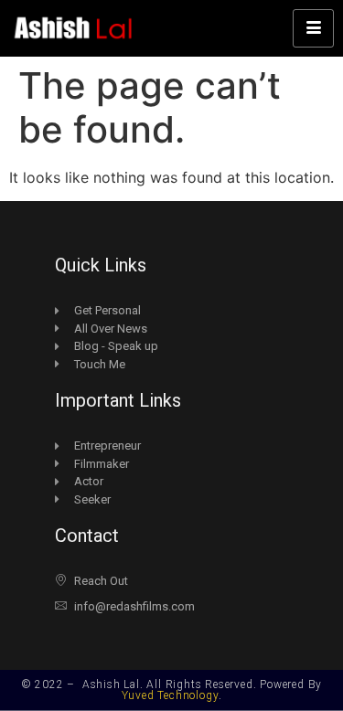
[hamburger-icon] (313, 28)
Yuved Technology (170, 695)
